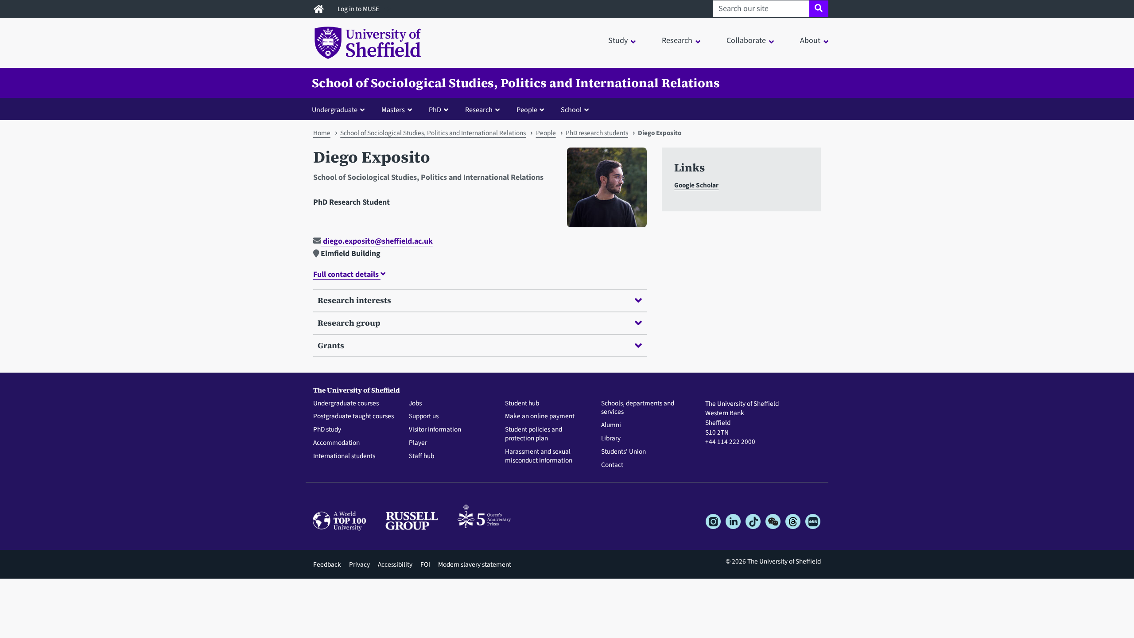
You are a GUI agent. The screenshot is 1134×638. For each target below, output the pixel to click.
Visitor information (435, 429)
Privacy (359, 564)
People (546, 133)
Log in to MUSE (359, 9)
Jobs (415, 403)
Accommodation (336, 443)
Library (611, 438)
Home (321, 133)
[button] (340, 109)
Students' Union (623, 451)
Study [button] (618, 40)
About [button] (810, 40)
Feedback (327, 564)
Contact (612, 465)
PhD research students (597, 133)
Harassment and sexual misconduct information (538, 456)
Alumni (611, 425)
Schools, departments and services (637, 408)
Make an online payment (540, 416)
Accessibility (395, 564)
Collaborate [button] (746, 40)
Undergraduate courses (346, 403)
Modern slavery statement (474, 564)
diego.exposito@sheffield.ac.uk (377, 241)
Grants (331, 345)
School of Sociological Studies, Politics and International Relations (516, 82)
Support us (424, 416)
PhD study (327, 429)
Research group (349, 322)
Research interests (354, 300)
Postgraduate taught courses (353, 416)
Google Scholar (696, 185)
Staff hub (421, 456)
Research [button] (677, 40)
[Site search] (818, 8)
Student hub (522, 403)
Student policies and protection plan (533, 434)
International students (344, 456)
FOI (425, 564)
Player (418, 443)
